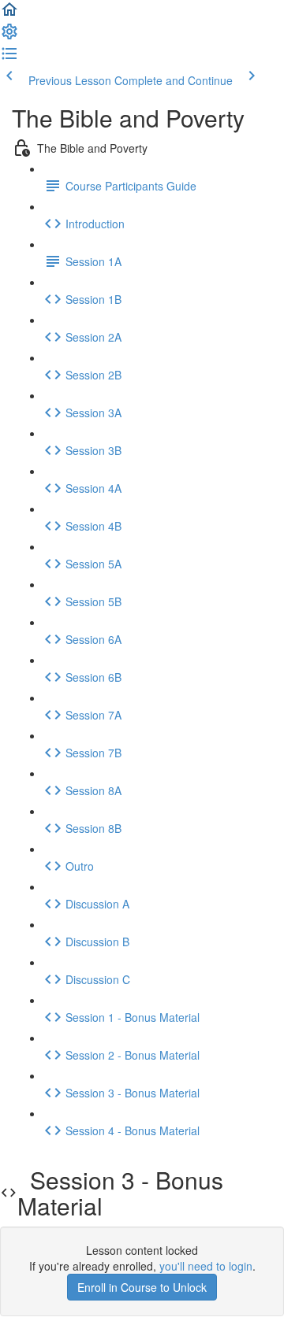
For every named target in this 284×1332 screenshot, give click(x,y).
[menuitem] (9, 36)
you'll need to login (205, 1266)
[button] (9, 14)
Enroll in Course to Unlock (142, 1287)
